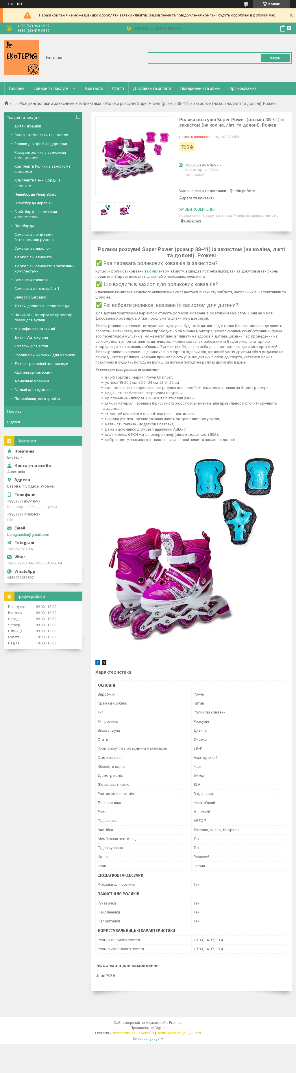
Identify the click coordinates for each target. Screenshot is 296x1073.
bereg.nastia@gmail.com (28, 534)
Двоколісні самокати (33, 257)
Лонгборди (24, 226)
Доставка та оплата (152, 88)
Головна (17, 88)
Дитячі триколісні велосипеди (41, 364)
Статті (118, 88)
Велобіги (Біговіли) (31, 297)
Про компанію (243, 88)
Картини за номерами (33, 372)
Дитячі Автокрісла (31, 337)
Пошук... (276, 57)
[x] (104, 663)
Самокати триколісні (32, 248)
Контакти (94, 88)
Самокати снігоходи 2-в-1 (36, 288)
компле (153, 271)
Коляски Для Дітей (31, 346)
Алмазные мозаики (31, 381)
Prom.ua (175, 1023)
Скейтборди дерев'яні (33, 203)
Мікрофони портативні (34, 329)
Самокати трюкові (31, 280)
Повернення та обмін (200, 88)
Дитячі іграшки (27, 126)
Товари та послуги (51, 88)
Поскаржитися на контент (133, 1033)
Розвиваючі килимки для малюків (44, 355)
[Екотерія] (21, 57)
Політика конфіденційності (179, 1033)
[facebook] (97, 663)
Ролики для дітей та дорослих (41, 144)
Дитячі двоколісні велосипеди (41, 306)
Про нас (14, 411)
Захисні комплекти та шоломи (41, 135)
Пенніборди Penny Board (35, 194)
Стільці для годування (33, 390)
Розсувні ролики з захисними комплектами (60, 103)
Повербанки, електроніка (37, 398)
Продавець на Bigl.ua (148, 1028)
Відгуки (13, 422)
